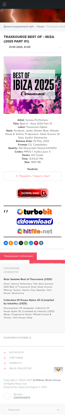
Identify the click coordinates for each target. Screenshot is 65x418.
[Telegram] (16, 243)
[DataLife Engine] (32, 15)
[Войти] (60, 4)
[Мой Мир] (31, 243)
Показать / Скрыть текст (34, 176)
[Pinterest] (36, 243)
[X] (21, 243)
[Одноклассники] (11, 243)
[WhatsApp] (26, 243)
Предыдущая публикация (18, 256)
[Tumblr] (41, 243)
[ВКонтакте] (6, 243)
